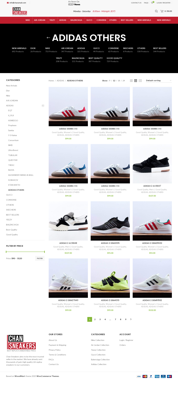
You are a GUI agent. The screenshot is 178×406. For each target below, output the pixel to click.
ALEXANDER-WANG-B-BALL (21, 175)
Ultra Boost (13, 150)
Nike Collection (97, 340)
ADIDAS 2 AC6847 (152, 186)
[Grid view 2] (131, 80)
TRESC (11, 165)
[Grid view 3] (135, 80)
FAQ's (51, 359)
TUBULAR (12, 155)
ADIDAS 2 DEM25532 (152, 243)
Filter (40, 258)
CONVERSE (11, 200)
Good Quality (12, 234)
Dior (8, 90)
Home (51, 80)
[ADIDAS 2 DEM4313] (110, 278)
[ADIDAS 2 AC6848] (68, 221)
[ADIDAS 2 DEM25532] (152, 221)
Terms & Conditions (57, 354)
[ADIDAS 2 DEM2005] (110, 221)
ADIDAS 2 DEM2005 (110, 243)
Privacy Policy (54, 350)
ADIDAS (9, 105)
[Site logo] (19, 11)
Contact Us (54, 364)
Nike (8, 95)
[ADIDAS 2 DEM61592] (152, 278)
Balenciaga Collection (100, 359)
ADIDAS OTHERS (16, 190)
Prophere (12, 125)
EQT (10, 110)
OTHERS (10, 205)
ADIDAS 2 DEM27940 (68, 300)
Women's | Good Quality (74, 132)
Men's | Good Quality (158, 189)
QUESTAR (12, 160)
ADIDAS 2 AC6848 (68, 243)
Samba (11, 130)
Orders (122, 345)
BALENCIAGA (12, 224)
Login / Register (126, 340)
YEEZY (9, 219)
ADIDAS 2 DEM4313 (110, 300)
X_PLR (11, 115)
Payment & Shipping (57, 345)
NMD (10, 145)
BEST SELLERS (12, 215)
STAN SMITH (14, 185)
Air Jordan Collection (100, 345)
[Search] (156, 11)
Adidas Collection (98, 364)
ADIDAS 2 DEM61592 (152, 300)
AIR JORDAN (12, 100)
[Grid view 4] (140, 80)
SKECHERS (11, 210)
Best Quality (11, 229)
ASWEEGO (13, 120)
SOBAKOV (13, 180)
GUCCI (9, 195)
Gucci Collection (98, 354)
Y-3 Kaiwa (12, 135)
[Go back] (48, 38)
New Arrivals (11, 85)
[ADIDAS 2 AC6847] (152, 163)
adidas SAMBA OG (68, 128)
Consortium (13, 140)
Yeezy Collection (98, 350)
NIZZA (11, 170)
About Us (53, 340)
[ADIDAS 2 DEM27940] (68, 278)
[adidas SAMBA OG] (68, 106)
